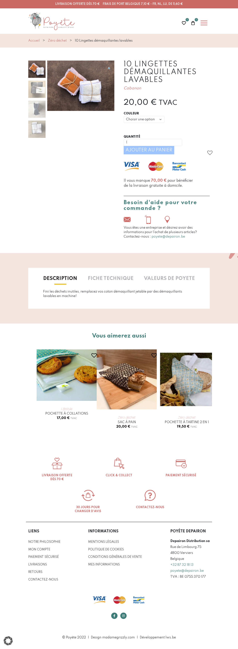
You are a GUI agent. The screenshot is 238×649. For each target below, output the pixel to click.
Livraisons (37, 564)
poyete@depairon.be (168, 236)
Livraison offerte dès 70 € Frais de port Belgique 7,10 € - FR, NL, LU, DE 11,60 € (119, 4)
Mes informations (104, 564)
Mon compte (39, 549)
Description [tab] (60, 278)
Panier (193, 22)
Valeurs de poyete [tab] (169, 278)
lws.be (170, 637)
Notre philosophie (44, 541)
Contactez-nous (43, 579)
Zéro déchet (57, 40)
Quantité (132, 136)
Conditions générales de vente (115, 557)
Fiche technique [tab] (111, 278)
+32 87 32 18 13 (182, 565)
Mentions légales (103, 541)
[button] (109, 68)
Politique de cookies (106, 549)
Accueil (34, 40)
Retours (35, 572)
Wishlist (184, 22)
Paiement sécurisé (43, 557)
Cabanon (132, 88)
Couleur (131, 113)
